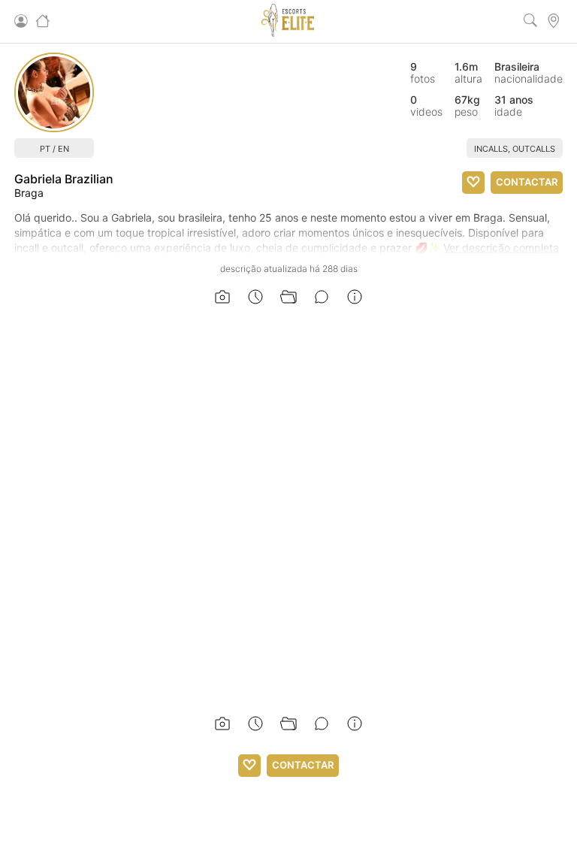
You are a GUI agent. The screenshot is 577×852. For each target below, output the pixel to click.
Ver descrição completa (501, 247)
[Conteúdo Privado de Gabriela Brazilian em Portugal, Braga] (54, 92)
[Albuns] (288, 298)
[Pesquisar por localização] (554, 22)
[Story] (255, 298)
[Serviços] (354, 298)
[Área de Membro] (21, 21)
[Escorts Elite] (287, 33)
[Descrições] (321, 298)
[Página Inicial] (43, 22)
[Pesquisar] (532, 22)
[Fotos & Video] (222, 298)
